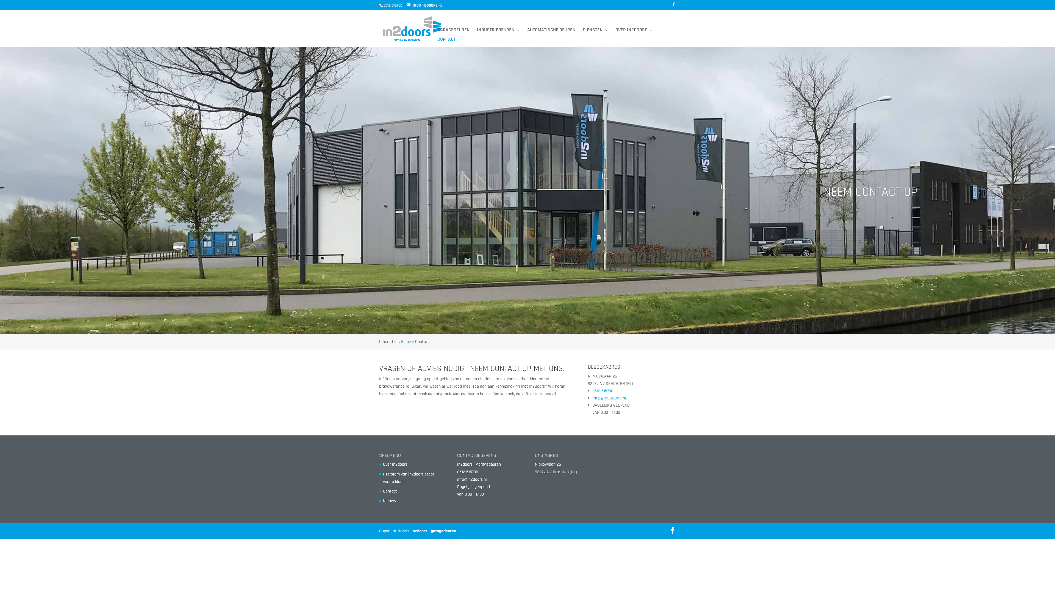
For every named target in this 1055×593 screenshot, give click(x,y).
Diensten (593, 30)
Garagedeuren (453, 30)
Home (406, 342)
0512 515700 (602, 391)
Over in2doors (631, 30)
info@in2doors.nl (472, 479)
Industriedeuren (496, 30)
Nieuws (389, 501)
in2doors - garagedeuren (434, 531)
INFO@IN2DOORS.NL (609, 398)
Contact (446, 39)
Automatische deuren (551, 30)
